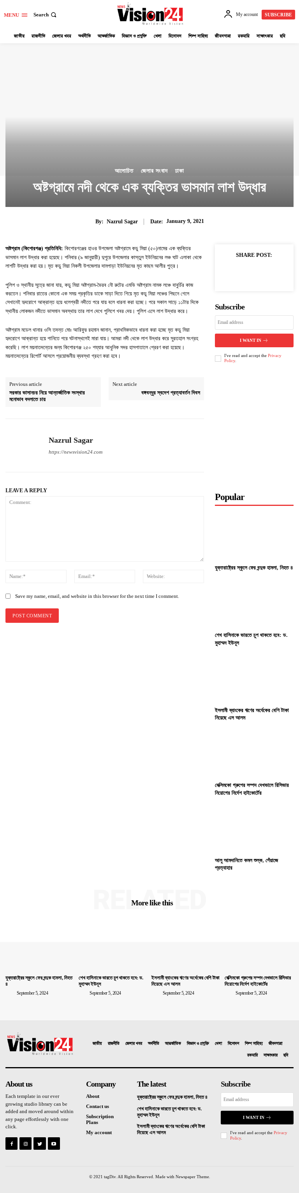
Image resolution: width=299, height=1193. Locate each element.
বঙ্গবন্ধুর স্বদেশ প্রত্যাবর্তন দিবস (170, 393)
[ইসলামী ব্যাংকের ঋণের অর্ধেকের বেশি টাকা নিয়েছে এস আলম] (254, 678)
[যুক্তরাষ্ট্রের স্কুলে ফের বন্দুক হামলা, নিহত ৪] (254, 535)
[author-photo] (10, 992)
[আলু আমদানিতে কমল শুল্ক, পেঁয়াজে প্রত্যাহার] (254, 828)
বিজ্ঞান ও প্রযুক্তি (198, 1043)
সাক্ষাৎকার (271, 1055)
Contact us (97, 1106)
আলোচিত (124, 171)
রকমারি (252, 1055)
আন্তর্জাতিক (173, 1043)
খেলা (218, 1043)
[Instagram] (25, 1143)
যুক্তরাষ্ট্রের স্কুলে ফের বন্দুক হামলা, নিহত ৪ (254, 568)
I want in (250, 340)
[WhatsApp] (282, 273)
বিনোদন (233, 1043)
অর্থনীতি (153, 1043)
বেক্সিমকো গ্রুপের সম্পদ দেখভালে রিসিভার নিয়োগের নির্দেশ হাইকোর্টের (258, 981)
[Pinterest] (264, 273)
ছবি (285, 1055)
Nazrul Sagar (122, 221)
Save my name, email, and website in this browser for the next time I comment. (97, 596)
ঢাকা (179, 171)
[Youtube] (54, 1143)
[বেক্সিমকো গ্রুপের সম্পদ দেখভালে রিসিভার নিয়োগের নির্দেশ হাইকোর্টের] (254, 753)
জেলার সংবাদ (154, 171)
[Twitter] (246, 273)
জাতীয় (97, 1043)
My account (99, 1132)
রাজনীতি (114, 1043)
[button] (45, 14)
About (92, 1096)
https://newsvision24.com (75, 452)
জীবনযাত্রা (275, 1043)
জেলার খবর (133, 1043)
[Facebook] (228, 273)
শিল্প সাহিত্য (254, 1043)
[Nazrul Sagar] (24, 445)
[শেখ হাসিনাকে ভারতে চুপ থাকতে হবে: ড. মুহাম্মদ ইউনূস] (254, 603)
